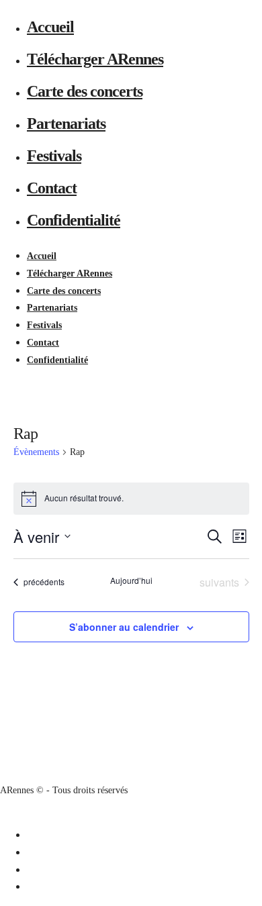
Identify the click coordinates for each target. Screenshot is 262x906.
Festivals (54, 155)
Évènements (36, 452)
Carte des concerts (84, 91)
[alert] (131, 499)
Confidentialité (73, 220)
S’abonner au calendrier (124, 627)
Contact (52, 188)
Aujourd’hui (131, 580)
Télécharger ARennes (95, 59)
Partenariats (66, 123)
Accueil (50, 27)
